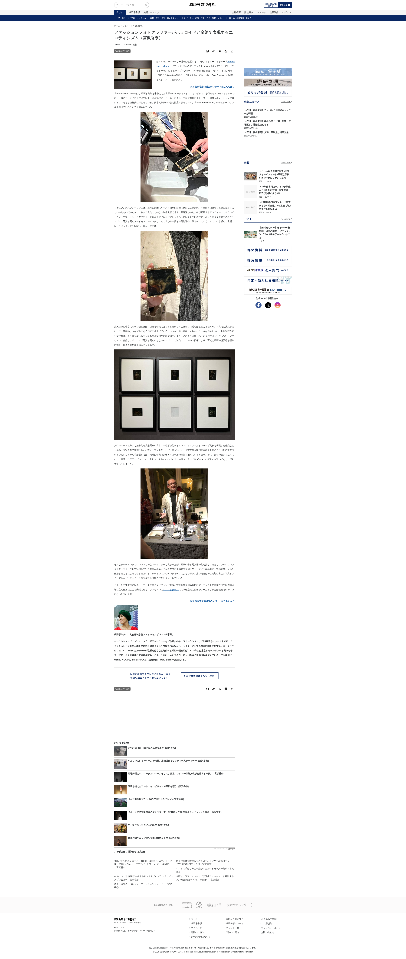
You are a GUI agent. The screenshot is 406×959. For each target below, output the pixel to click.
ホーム (117, 26)
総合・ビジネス (128, 18)
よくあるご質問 (269, 919)
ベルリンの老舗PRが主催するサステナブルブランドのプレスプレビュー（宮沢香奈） (143, 878)
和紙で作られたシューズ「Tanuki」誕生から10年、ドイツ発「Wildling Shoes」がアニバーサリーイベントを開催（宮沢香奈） (143, 864)
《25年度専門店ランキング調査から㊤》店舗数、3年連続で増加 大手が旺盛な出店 (276, 205)
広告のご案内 (232, 932)
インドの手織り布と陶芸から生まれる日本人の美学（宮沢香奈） (205, 870)
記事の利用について (201, 937)
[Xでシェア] (219, 51)
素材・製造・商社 (157, 18)
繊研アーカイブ (151, 12)
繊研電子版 (134, 12)
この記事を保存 (123, 51)
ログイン (286, 12)
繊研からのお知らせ (236, 919)
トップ (117, 18)
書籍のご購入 (197, 932)
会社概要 (236, 12)
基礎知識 (240, 18)
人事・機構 (211, 18)
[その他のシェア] (232, 51)
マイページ (196, 928)
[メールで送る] (207, 51)
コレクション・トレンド (177, 18)
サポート (261, 12)
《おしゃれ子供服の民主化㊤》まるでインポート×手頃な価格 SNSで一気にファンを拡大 (275, 174)
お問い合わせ (267, 932)
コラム (232, 18)
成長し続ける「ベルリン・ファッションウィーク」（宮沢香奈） (143, 886)
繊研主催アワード (235, 923)
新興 (197, 18)
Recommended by (221, 849)
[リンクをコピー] (213, 51)
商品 (191, 18)
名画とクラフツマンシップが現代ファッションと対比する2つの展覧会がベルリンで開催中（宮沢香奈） (205, 878)
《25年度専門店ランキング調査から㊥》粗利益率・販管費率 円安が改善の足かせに (275, 190)
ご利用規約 (266, 923)
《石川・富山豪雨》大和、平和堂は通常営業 (266, 132)
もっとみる (286, 101)
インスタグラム (171, 589)
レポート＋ (222, 18)
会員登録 (274, 12)
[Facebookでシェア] (226, 51)
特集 (203, 18)
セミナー (249, 18)
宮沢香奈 (139, 26)
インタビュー (142, 18)
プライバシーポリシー (272, 928)
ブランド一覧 (232, 928)
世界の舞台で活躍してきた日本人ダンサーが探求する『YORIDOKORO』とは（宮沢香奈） (202, 862)
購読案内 (248, 12)
